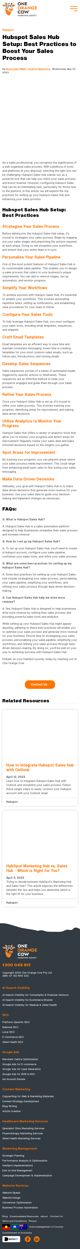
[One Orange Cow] (19, 8)
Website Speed (11, 1192)
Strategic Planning (13, 1155)
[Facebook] (28, 1239)
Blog (5, 1216)
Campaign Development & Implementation (27, 1175)
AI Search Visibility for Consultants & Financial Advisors (35, 994)
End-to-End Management (17, 1170)
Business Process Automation (20, 1207)
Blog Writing (9, 1106)
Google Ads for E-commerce (19, 1064)
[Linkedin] (37, 1239)
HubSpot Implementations (17, 1165)
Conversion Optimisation (17, 1202)
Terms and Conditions (14, 1221)
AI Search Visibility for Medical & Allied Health (29, 1004)
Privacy (33, 1221)
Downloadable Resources (24, 1216)
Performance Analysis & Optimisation (24, 1160)
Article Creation (11, 1111)
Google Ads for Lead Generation (21, 1069)
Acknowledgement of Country (46, 1226)
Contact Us (39, 684)
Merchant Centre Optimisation (20, 1059)
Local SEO (8, 1032)
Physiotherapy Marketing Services (22, 1133)
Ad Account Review (13, 1079)
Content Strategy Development (20, 1101)
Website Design (11, 1197)
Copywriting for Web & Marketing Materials (28, 1096)
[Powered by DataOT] (13, 1239)
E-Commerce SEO (13, 1037)
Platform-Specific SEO (16, 1022)
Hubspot (8, 29)
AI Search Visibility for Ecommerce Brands (27, 999)
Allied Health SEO (12, 1042)
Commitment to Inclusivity (17, 1232)
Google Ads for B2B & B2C (18, 1074)
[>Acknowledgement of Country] (14, 1226)
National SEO (10, 1027)
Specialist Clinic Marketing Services (23, 1128)
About (44, 1216)
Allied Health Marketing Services (21, 1138)
